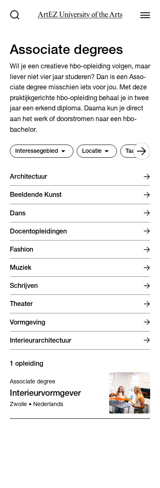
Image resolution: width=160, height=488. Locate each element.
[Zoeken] (15, 15)
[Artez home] (80, 15)
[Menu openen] (145, 15)
